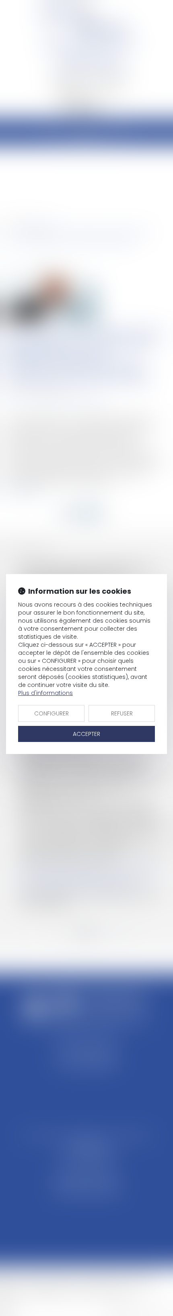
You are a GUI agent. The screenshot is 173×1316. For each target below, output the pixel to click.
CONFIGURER (51, 713)
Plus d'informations (45, 693)
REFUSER (122, 713)
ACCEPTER (86, 734)
